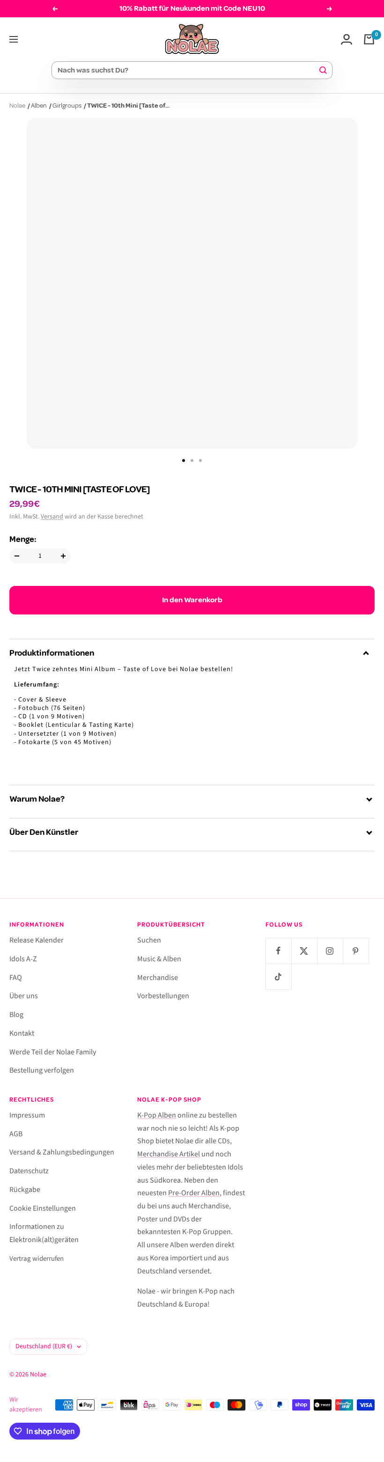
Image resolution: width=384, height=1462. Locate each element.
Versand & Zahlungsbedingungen (61, 1152)
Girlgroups (66, 106)
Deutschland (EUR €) (43, 1346)
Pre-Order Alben (194, 1193)
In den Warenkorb (192, 600)
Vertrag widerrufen (36, 1259)
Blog (16, 1014)
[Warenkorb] (369, 39)
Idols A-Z (23, 959)
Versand (52, 516)
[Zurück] (13, 460)
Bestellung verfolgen (41, 1070)
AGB (15, 1134)
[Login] (346, 39)
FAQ (15, 977)
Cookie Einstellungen (42, 1208)
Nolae (17, 106)
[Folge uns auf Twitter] (304, 951)
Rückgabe (24, 1189)
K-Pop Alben (156, 1115)
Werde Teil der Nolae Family (52, 1052)
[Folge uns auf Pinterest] (356, 951)
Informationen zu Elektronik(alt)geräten (44, 1233)
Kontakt (21, 1033)
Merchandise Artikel (168, 1154)
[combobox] (188, 70)
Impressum (27, 1115)
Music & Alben (159, 959)
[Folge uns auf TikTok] (278, 976)
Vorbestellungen (163, 996)
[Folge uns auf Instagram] (330, 951)
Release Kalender (36, 940)
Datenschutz (29, 1171)
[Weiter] (371, 460)
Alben (39, 106)
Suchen (149, 940)
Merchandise (157, 977)
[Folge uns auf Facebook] (278, 951)
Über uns (23, 996)
